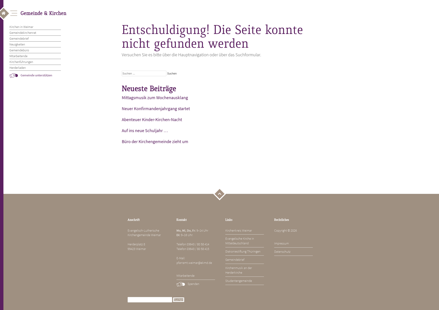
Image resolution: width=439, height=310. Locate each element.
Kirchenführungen (21, 62)
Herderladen (17, 68)
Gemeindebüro (19, 50)
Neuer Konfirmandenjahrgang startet (156, 108)
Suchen (178, 299)
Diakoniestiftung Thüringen (242, 251)
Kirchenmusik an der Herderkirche (238, 270)
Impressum (281, 243)
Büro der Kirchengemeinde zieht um (155, 141)
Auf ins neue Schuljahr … (145, 130)
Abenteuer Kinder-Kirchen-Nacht (152, 119)
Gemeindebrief (19, 38)
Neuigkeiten (17, 44)
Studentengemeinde (238, 281)
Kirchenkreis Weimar (238, 230)
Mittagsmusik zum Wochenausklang (155, 97)
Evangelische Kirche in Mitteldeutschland (239, 240)
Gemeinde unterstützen (36, 75)
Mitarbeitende (18, 56)
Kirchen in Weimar (21, 27)
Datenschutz (282, 251)
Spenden (193, 284)
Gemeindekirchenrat (22, 33)
